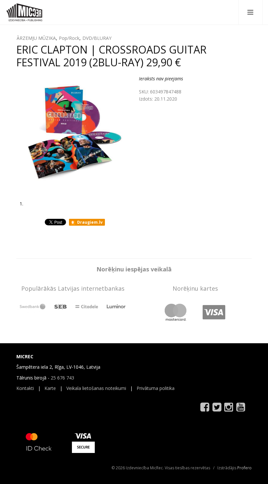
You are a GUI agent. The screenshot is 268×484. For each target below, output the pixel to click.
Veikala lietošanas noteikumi (96, 388)
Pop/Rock (69, 38)
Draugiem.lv (89, 222)
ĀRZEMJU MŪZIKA (36, 38)
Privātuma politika (156, 388)
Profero (244, 468)
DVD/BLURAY (96, 38)
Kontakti (25, 388)
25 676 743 (62, 378)
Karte (50, 388)
